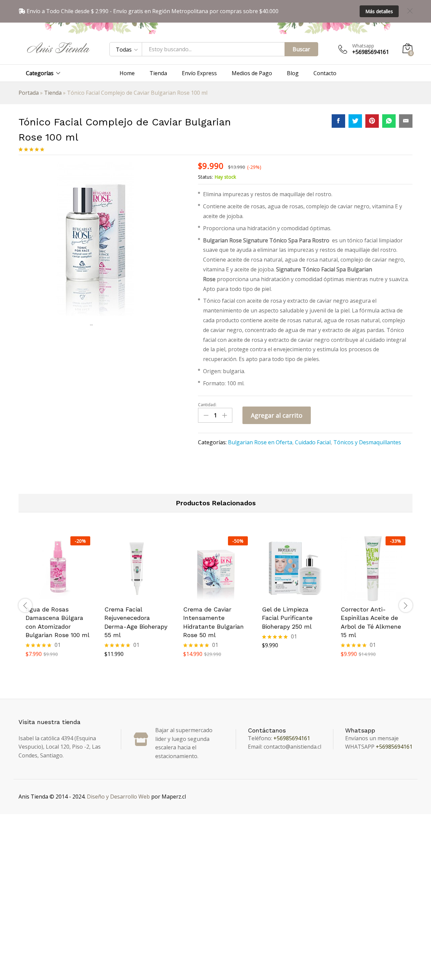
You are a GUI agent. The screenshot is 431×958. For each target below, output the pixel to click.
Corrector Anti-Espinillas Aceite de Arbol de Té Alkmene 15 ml (371, 622)
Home (127, 73)
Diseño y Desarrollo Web (118, 796)
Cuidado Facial (313, 442)
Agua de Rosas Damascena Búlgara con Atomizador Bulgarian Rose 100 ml (58, 622)
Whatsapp (363, 46)
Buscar (301, 49)
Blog (293, 73)
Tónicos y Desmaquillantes (367, 442)
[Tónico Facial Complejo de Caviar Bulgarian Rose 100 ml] (338, 121)
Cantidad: (207, 405)
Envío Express (199, 73)
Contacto (324, 73)
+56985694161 (291, 738)
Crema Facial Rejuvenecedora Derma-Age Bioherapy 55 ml (135, 622)
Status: (205, 177)
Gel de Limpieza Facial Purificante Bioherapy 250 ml (287, 618)
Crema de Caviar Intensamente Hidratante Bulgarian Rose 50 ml (213, 622)
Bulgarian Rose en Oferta (260, 442)
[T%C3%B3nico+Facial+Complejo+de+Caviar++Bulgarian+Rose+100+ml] (355, 121)
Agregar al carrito (276, 415)
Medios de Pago (252, 73)
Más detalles (379, 11)
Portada (29, 92)
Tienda (158, 73)
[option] (58, 605)
